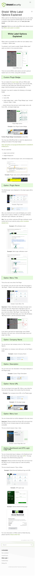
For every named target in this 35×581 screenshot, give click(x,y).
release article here (15, 534)
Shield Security (12, 566)
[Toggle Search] (31, 544)
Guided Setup (5, 560)
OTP (24, 456)
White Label (5, 558)
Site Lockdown (5, 553)
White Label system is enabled (11, 28)
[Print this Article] (32, 12)
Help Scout (24, 566)
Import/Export (5, 555)
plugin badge (15, 82)
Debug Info (4, 563)
